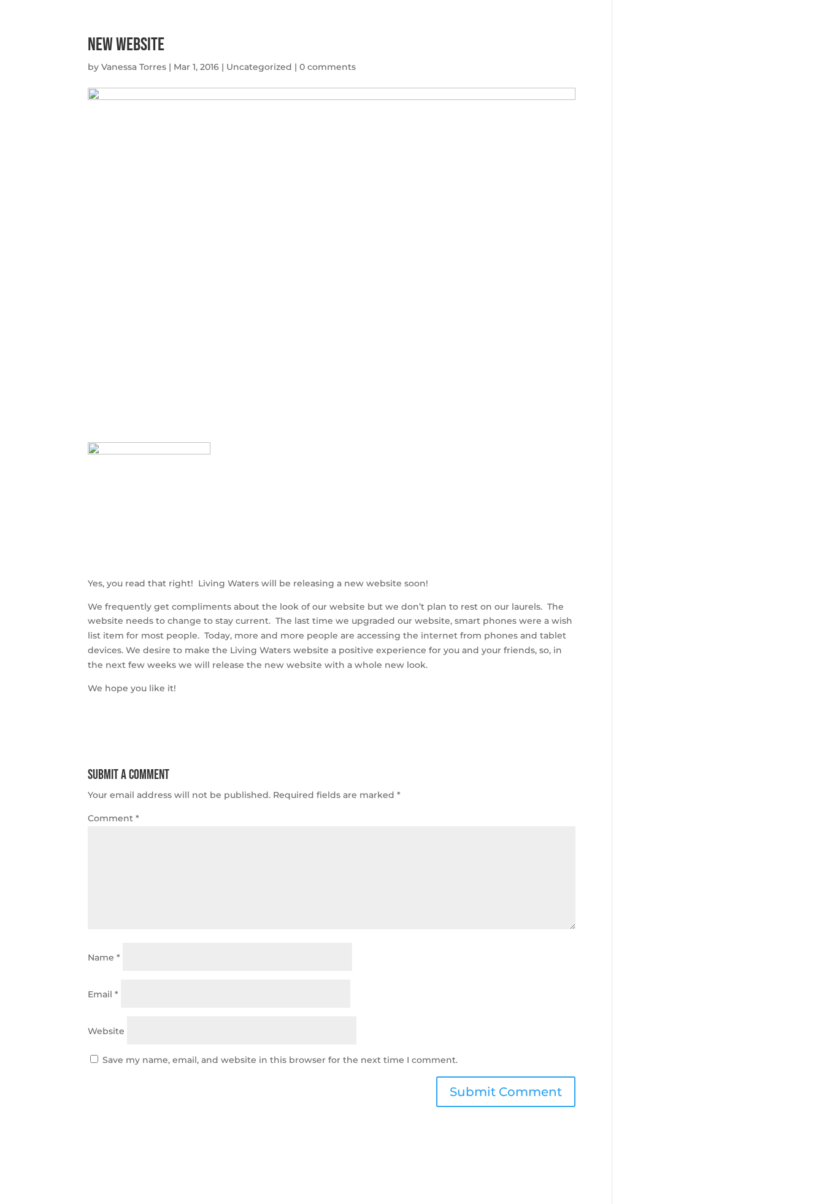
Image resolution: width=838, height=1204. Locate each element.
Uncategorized (259, 66)
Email (103, 994)
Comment (113, 818)
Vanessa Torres (133, 66)
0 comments (327, 66)
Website (106, 1031)
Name (104, 957)
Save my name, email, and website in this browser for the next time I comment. (280, 1059)
